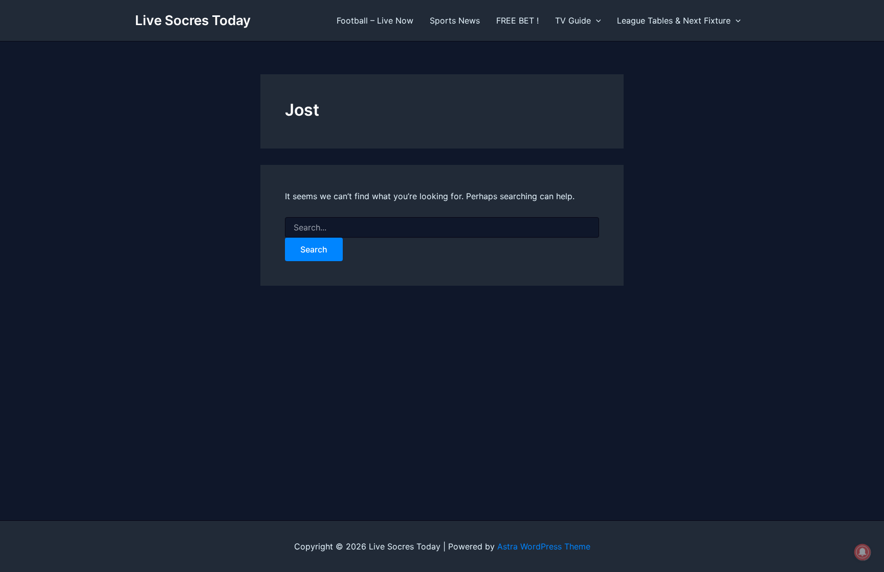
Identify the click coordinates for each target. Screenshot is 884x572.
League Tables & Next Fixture (674, 20)
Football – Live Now (375, 20)
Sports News (455, 20)
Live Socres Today (193, 20)
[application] (596, 20)
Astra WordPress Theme (543, 546)
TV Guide (573, 20)
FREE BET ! (517, 20)
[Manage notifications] (862, 552)
